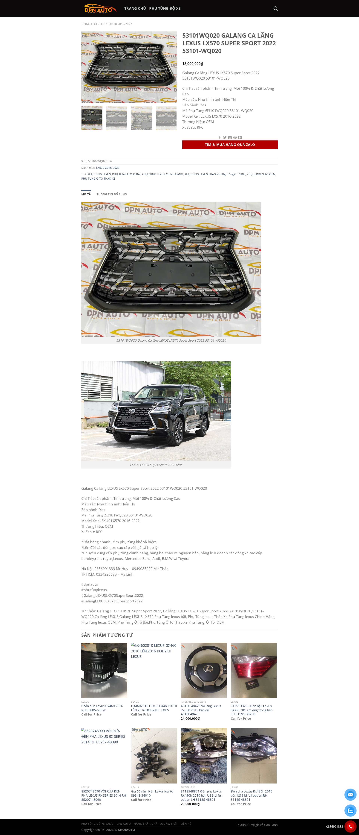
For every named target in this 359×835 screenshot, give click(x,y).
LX (102, 24)
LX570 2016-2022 (120, 24)
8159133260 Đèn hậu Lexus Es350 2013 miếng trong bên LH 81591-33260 (252, 710)
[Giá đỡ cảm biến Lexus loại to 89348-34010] (154, 756)
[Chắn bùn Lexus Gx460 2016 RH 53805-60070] (104, 670)
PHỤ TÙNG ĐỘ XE (165, 8)
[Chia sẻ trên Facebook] (220, 138)
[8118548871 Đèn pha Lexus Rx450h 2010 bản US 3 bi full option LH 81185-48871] (204, 756)
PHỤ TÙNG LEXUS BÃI (126, 174)
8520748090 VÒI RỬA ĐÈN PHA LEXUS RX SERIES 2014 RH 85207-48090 (103, 795)
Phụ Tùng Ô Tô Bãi (233, 174)
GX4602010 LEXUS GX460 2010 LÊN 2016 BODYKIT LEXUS (154, 708)
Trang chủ (89, 24)
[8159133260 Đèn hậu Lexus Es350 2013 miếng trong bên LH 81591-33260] (254, 670)
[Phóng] (87, 98)
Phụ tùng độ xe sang (97, 823)
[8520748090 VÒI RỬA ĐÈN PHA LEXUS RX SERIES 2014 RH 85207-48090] (104, 756)
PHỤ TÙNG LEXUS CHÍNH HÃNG (162, 174)
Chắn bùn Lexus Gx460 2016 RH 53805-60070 (102, 708)
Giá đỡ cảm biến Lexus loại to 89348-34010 (152, 793)
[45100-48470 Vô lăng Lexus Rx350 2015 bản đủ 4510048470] (204, 670)
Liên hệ (186, 823)
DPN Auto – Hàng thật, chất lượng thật (147, 823)
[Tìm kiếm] (276, 8)
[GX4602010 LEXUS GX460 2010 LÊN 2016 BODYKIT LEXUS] (154, 670)
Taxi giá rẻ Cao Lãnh (263, 825)
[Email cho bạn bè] (230, 138)
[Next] (170, 67)
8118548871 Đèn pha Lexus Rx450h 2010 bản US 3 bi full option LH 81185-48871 (201, 795)
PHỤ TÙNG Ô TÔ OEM (261, 174)
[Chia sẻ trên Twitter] (225, 138)
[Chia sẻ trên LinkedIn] (240, 138)
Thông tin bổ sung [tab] (112, 194)
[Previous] (88, 67)
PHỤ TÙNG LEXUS (99, 174)
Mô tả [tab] (86, 194)
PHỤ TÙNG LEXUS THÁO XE (202, 174)
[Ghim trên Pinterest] (235, 138)
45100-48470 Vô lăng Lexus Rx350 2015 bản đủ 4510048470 (201, 710)
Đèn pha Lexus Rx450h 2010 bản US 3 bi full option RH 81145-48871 (251, 795)
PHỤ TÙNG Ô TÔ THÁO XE (98, 178)
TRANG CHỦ (135, 8)
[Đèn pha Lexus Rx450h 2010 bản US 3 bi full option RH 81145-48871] (254, 756)
